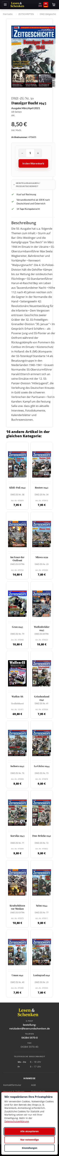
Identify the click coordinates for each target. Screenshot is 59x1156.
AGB (33, 1085)
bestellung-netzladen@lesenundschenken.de (29, 1026)
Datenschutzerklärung (16, 1121)
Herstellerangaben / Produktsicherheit (28, 184)
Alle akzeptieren (29, 1131)
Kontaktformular (12, 1085)
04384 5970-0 (29, 1037)
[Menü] (5, 4)
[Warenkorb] (53, 4)
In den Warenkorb (33, 163)
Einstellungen (29, 1147)
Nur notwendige (29, 1139)
